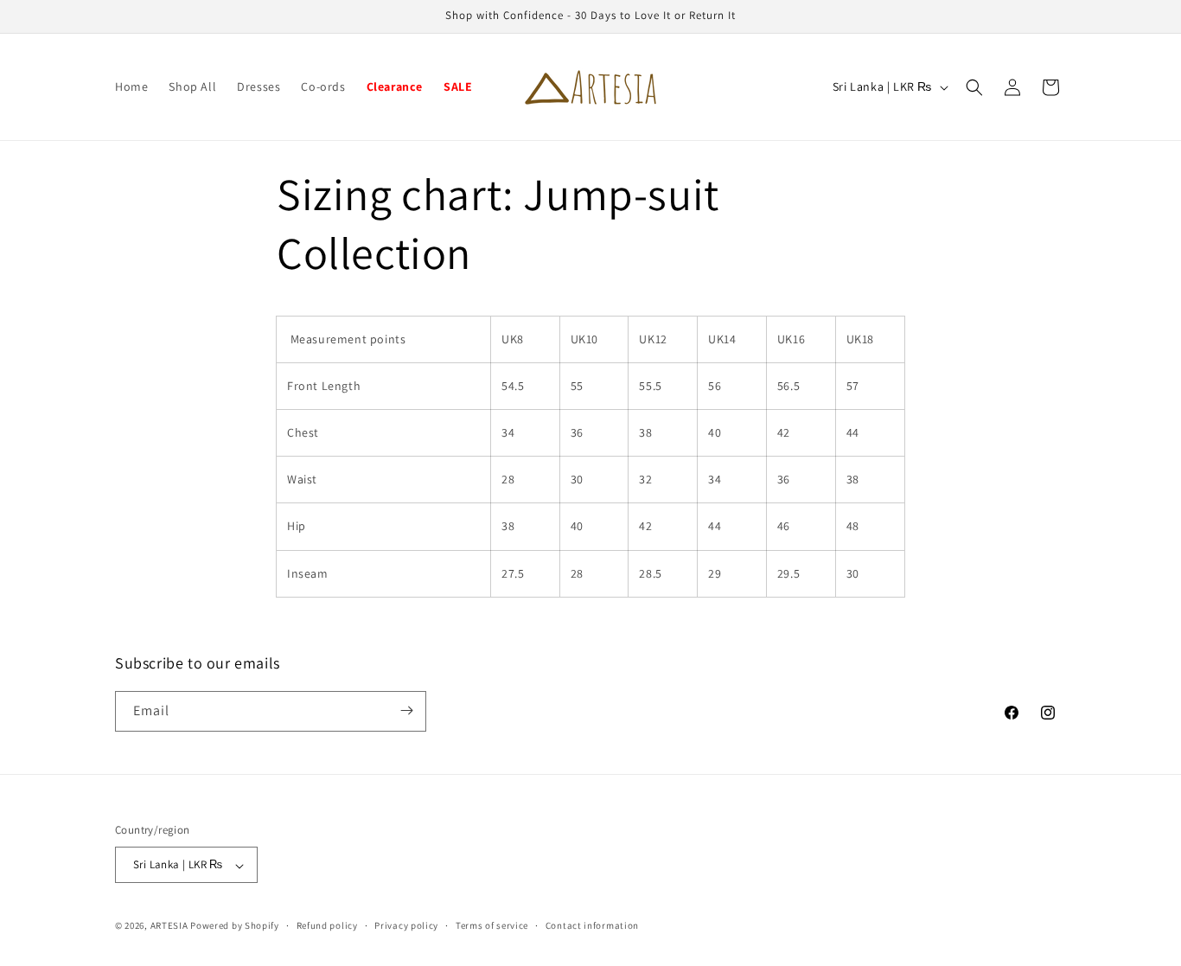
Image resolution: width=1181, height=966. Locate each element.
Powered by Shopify (234, 926)
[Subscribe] (406, 710)
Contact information (592, 925)
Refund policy (327, 925)
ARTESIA (169, 926)
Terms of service (492, 925)
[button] (974, 87)
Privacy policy (406, 925)
